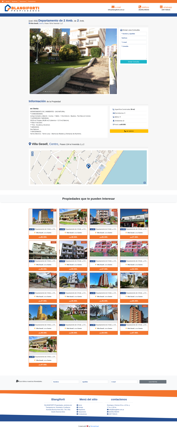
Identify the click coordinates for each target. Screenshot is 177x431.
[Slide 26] (91, 91)
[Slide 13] (67, 91)
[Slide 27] (93, 91)
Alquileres (14, 1)
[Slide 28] (95, 91)
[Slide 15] (71, 91)
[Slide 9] (60, 91)
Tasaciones (22, 1)
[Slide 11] (64, 91)
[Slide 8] (58, 91)
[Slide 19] (78, 91)
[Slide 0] (43, 91)
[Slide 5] (53, 91)
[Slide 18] (77, 91)
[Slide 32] (103, 91)
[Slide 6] (54, 91)
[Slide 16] (73, 91)
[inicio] (2, 1)
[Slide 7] (56, 91)
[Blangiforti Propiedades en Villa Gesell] (21, 8)
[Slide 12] (66, 91)
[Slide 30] (99, 91)
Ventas (7, 1)
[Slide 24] (88, 91)
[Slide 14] (69, 91)
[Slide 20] (80, 91)
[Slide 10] (62, 91)
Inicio (80, 405)
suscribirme (153, 382)
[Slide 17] (75, 91)
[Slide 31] (101, 91)
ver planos (130, 131)
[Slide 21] (82, 91)
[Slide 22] (84, 91)
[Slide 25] (90, 91)
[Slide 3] (49, 91)
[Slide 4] (51, 91)
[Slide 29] (97, 91)
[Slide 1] (45, 91)
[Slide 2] (47, 91)
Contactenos (31, 1)
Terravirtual (95, 426)
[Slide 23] (86, 91)
